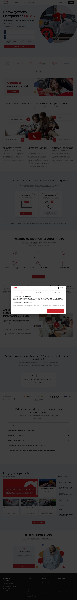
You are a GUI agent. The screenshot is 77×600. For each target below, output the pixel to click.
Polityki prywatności (25, 306)
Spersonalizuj (38, 310)
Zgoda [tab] (20, 292)
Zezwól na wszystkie (55, 310)
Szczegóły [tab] (38, 292)
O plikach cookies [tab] (56, 292)
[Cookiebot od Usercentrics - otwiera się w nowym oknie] (59, 288)
